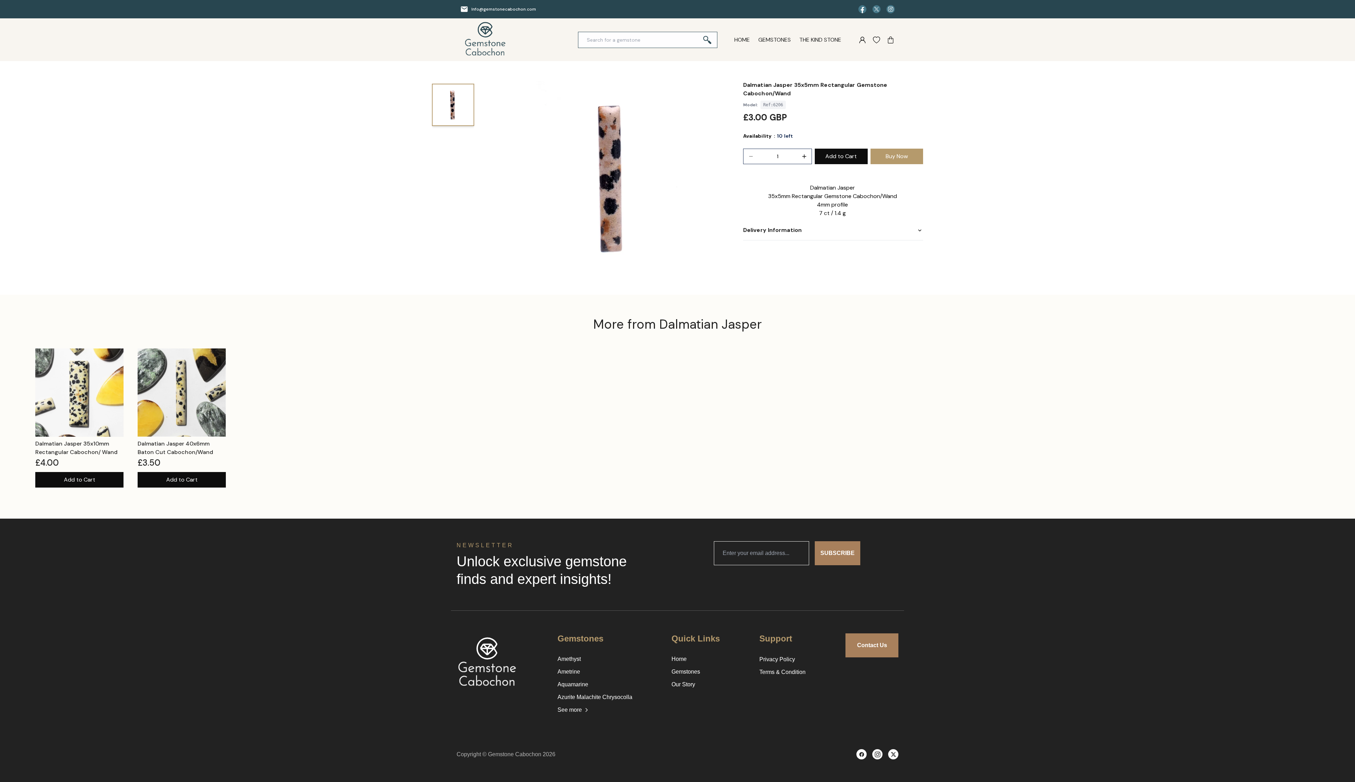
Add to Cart (79, 479)
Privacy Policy (777, 659)
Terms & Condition (782, 672)
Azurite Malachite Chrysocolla (595, 697)
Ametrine (569, 672)
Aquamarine (573, 684)
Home (742, 39)
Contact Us (872, 645)
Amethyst (569, 659)
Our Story (683, 684)
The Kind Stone (820, 39)
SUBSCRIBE (837, 553)
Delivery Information (772, 230)
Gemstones (774, 39)
